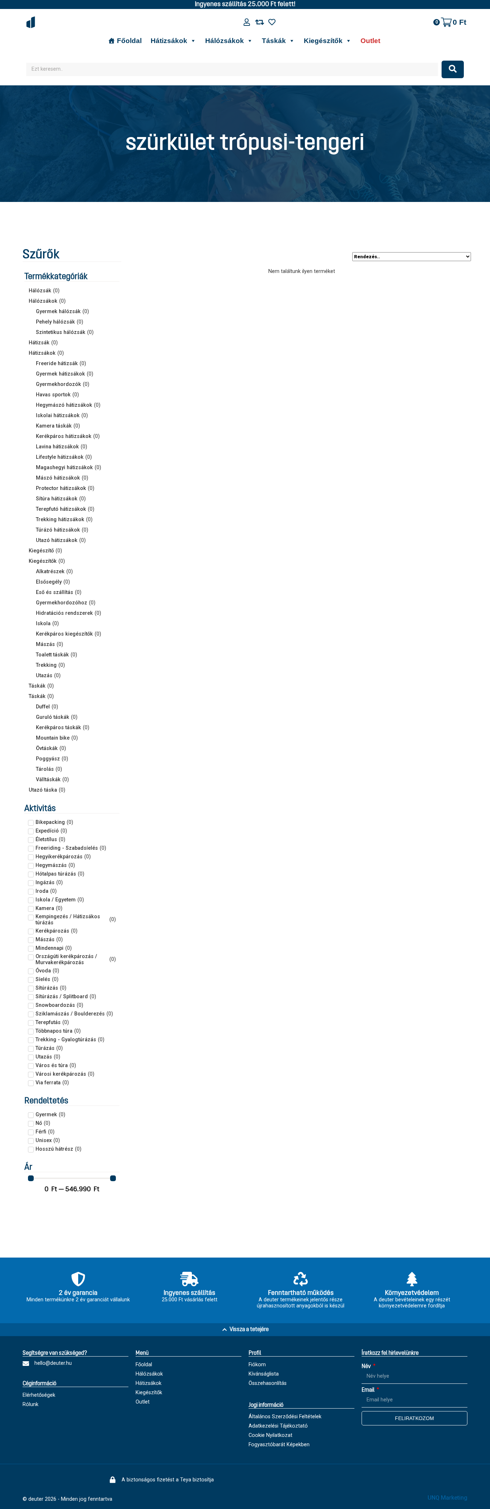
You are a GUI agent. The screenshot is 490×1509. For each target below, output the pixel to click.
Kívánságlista (264, 1374)
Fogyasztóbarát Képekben (279, 1445)
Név (367, 1366)
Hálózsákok (224, 40)
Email (369, 1390)
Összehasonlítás (268, 1383)
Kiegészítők (323, 40)
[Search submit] (453, 69)
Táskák (274, 40)
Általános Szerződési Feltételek (285, 1417)
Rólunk (30, 1404)
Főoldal (129, 40)
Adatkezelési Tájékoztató (278, 1426)
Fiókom (257, 1365)
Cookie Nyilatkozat (270, 1435)
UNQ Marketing (447, 1497)
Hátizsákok (169, 40)
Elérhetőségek (39, 1395)
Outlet (370, 40)
